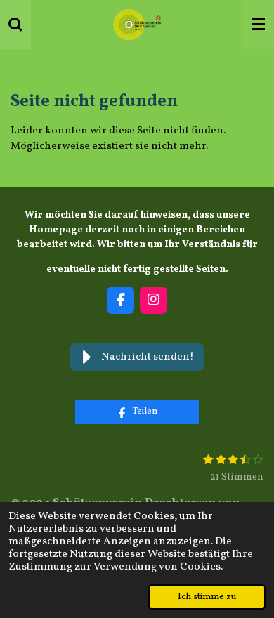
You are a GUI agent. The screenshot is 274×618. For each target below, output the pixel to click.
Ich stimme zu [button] (207, 596)
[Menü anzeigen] (258, 24)
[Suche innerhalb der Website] (15, 24)
